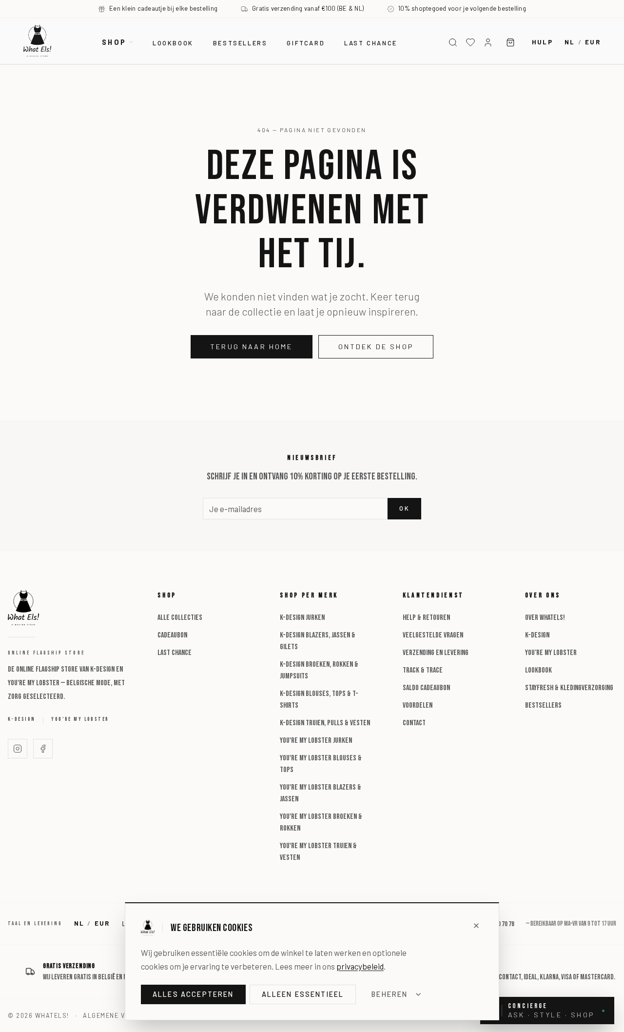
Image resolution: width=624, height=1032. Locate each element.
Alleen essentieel (303, 994)
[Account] (488, 42)
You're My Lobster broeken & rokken (321, 822)
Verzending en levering (435, 652)
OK (404, 508)
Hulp (542, 42)
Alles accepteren (193, 994)
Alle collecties (179, 617)
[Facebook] (43, 748)
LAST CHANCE (370, 43)
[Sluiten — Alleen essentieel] (476, 925)
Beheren (389, 994)
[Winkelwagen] (510, 42)
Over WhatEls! (545, 617)
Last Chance (174, 652)
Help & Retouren (426, 617)
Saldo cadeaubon (426, 688)
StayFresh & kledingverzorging (569, 688)
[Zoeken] (453, 42)
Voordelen (417, 705)
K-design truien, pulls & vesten (325, 723)
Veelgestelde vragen (433, 635)
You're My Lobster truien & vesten (318, 851)
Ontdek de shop (375, 346)
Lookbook (173, 43)
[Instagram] (17, 748)
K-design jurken (302, 617)
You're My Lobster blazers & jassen (320, 793)
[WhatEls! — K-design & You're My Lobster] (37, 41)
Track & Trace (423, 670)
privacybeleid (360, 966)
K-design (21, 719)
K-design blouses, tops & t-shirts (319, 699)
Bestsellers (240, 43)
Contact (414, 723)
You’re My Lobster (80, 719)
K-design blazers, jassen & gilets (317, 641)
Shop (114, 42)
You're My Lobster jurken (316, 740)
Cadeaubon (172, 635)
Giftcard (306, 43)
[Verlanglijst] (470, 42)
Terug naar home (251, 346)
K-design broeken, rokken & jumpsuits (319, 670)
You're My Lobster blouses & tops (321, 764)
